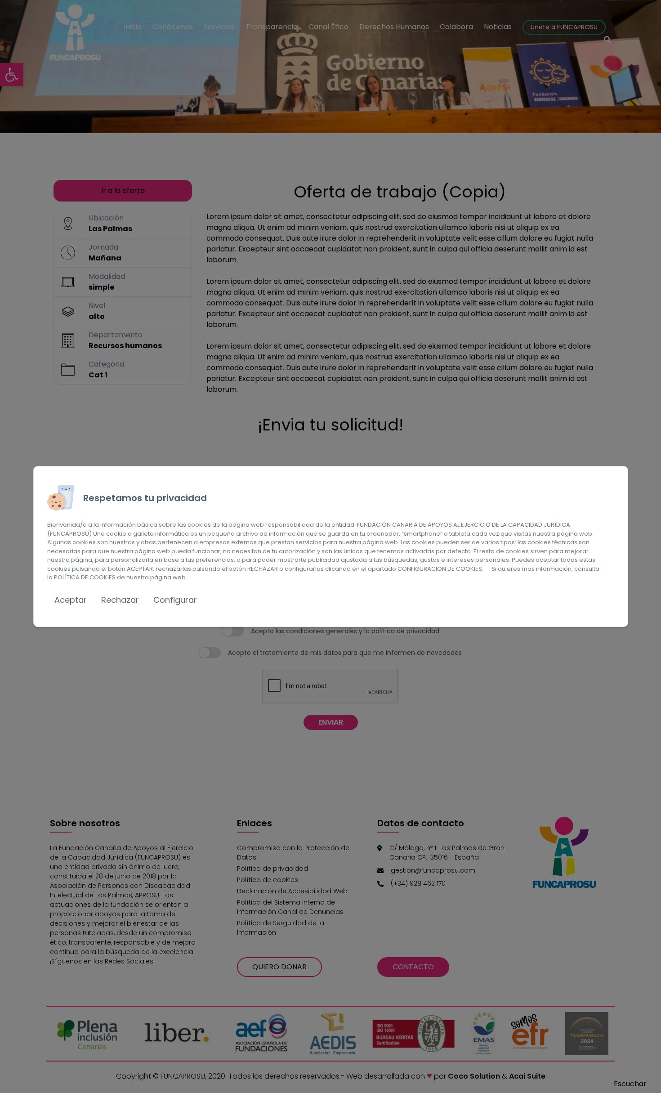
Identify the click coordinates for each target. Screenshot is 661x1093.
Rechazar (120, 599)
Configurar (175, 599)
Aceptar (70, 599)
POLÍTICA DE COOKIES (85, 577)
